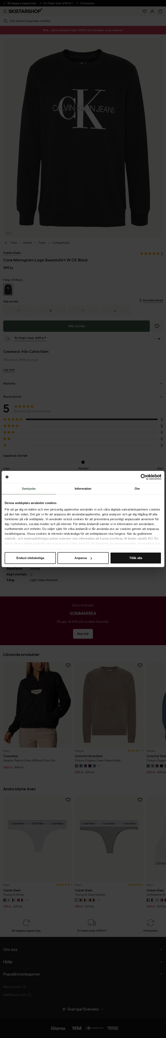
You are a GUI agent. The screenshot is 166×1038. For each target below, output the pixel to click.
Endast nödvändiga (30, 558)
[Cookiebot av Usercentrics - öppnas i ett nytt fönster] (143, 477)
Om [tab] (137, 488)
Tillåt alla (135, 558)
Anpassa (80, 558)
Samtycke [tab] (29, 488)
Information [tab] (83, 488)
